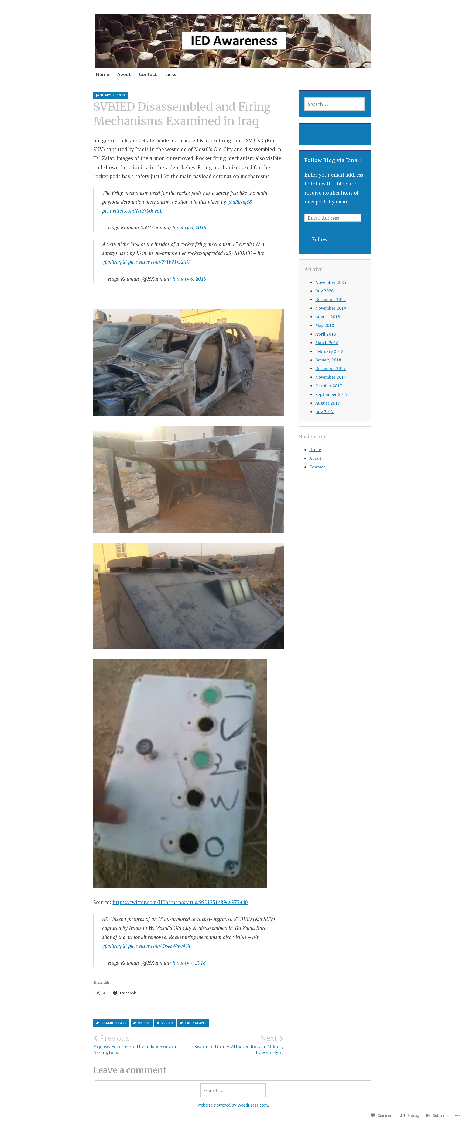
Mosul (144, 1023)
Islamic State (114, 1023)
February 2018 (329, 351)
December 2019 (330, 299)
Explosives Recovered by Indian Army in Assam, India (134, 1044)
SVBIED (167, 1023)
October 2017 (328, 386)
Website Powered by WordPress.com (232, 1105)
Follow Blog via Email (332, 160)
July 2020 (324, 291)
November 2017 (330, 377)
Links (170, 74)
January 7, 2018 (189, 962)
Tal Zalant (195, 1023)
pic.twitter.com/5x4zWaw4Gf (159, 945)
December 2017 (330, 368)
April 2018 (325, 334)
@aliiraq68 (239, 201)
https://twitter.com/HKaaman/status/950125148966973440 (180, 902)
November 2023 (330, 282)
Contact (148, 74)
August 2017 (327, 403)
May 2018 (324, 325)
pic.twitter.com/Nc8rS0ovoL (132, 210)
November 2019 (330, 308)
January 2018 (328, 360)
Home (102, 74)
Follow (320, 239)
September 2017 (331, 394)
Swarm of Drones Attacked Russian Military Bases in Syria (239, 1044)
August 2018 (327, 317)
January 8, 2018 (189, 227)
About (124, 74)
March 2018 (326, 342)
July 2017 (324, 411)
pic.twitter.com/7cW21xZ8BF (159, 261)
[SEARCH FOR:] (334, 104)
